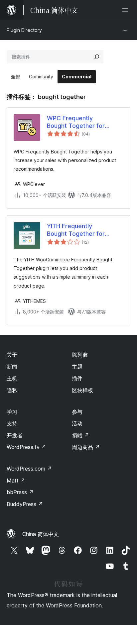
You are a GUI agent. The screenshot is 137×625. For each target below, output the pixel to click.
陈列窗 (80, 354)
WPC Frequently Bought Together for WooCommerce (76, 122)
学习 (12, 411)
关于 (12, 354)
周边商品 (86, 447)
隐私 (12, 390)
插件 (77, 378)
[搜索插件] (96, 56)
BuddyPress (25, 504)
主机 (12, 378)
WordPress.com (29, 468)
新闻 (12, 366)
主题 (77, 366)
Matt (16, 480)
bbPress (20, 492)
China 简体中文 (40, 534)
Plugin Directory (24, 30)
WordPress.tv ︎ (26, 447)
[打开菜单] (126, 10)
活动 (77, 423)
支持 (12, 423)
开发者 (15, 435)
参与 (77, 411)
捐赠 (80, 435)
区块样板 (82, 390)
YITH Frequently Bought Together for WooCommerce (76, 230)
